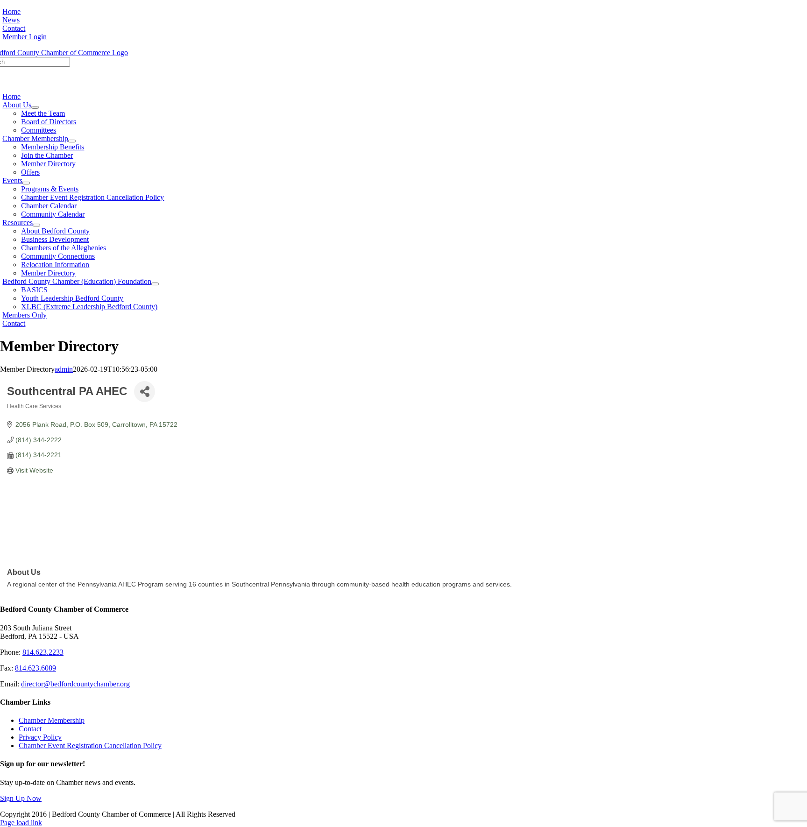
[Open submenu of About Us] (35, 107)
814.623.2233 (43, 652)
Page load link (21, 823)
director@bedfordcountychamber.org (75, 684)
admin (64, 369)
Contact (30, 729)
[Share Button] (144, 391)
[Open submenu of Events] (26, 183)
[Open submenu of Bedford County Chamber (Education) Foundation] (155, 284)
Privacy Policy (40, 737)
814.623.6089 (35, 668)
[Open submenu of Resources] (36, 225)
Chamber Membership (52, 720)
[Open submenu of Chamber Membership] (72, 141)
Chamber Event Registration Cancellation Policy (90, 745)
